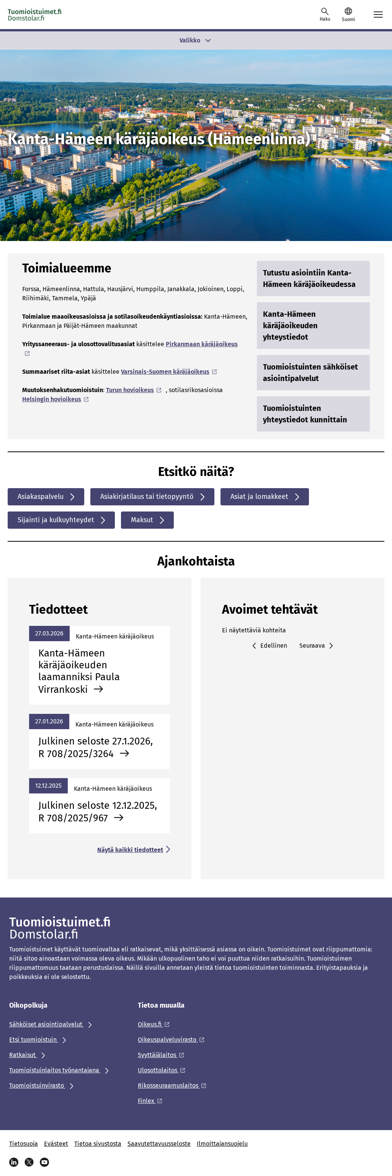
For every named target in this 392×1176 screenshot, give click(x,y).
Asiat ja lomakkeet (259, 496)
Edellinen (273, 645)
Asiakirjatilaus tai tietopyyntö (147, 496)
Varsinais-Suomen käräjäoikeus (165, 371)
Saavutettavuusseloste (159, 1143)
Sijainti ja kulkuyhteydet (56, 520)
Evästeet (56, 1143)
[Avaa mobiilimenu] (378, 14)
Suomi (348, 19)
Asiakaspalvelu (41, 496)
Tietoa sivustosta (97, 1143)
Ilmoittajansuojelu (222, 1143)
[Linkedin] (13, 1162)
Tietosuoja (23, 1143)
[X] (29, 1162)
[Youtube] (44, 1162)
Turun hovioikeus (130, 390)
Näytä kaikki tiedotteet (130, 849)
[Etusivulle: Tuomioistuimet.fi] (35, 14)
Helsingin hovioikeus (51, 399)
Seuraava (312, 645)
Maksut (142, 520)
